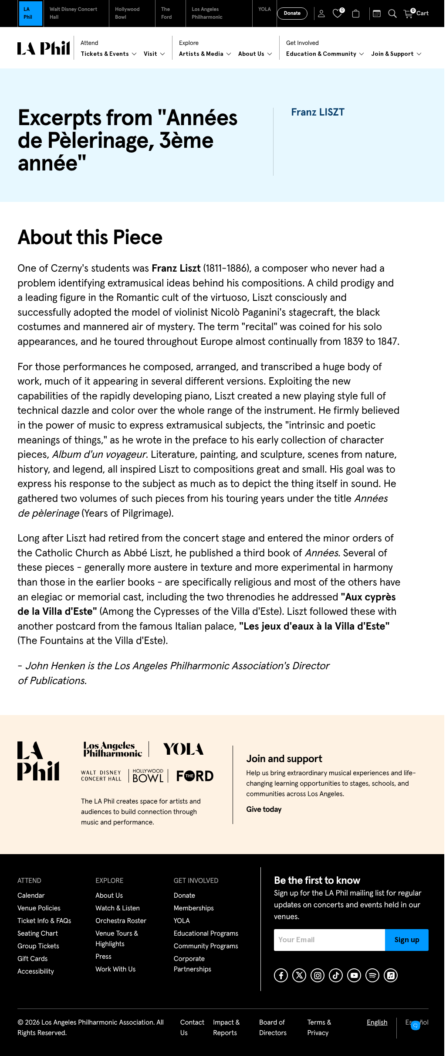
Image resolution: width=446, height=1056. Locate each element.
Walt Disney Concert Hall (73, 13)
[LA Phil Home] (43, 48)
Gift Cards (32, 959)
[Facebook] (281, 975)
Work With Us (115, 969)
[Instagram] (317, 975)
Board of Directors (273, 1028)
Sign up (407, 940)
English (377, 1022)
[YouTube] (354, 975)
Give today (263, 810)
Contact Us (192, 1028)
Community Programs (206, 946)
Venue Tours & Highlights (116, 939)
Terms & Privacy (319, 1028)
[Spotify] (372, 975)
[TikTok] (336, 975)
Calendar (31, 895)
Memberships (194, 908)
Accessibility (35, 971)
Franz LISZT (318, 113)
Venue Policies (39, 908)
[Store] (357, 13)
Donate (292, 13)
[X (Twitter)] (299, 975)
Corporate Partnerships (192, 964)
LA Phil (28, 13)
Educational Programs (206, 933)
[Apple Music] (391, 975)
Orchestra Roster (120, 921)
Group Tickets (38, 946)
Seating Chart (37, 933)
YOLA (264, 9)
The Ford (166, 13)
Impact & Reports (226, 1028)
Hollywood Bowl (127, 13)
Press (103, 957)
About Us (109, 895)
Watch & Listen (117, 908)
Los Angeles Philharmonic (207, 13)
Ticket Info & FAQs (44, 921)
